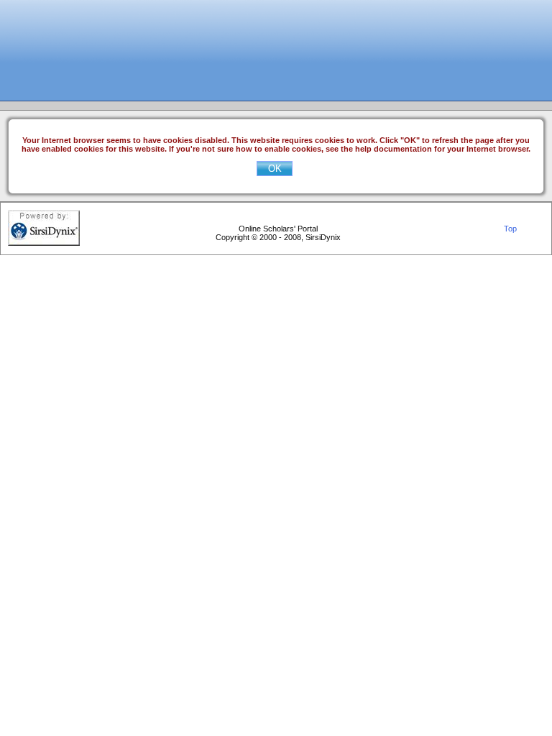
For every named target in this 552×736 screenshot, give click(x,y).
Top (510, 228)
